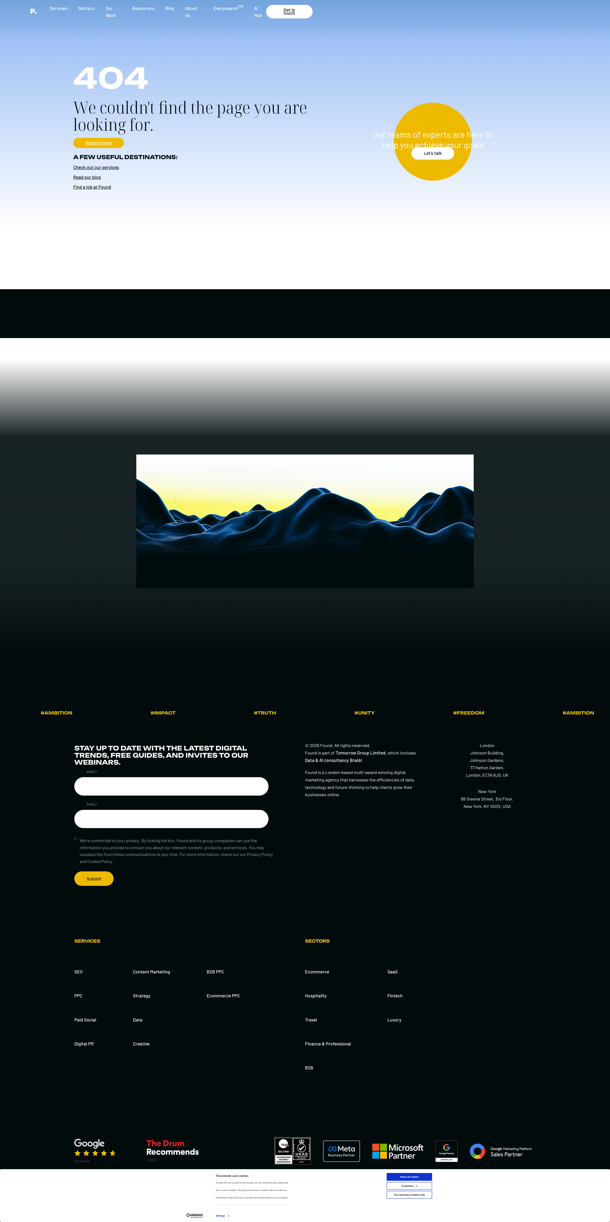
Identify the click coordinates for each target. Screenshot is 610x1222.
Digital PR (84, 1043)
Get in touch (289, 11)
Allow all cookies (409, 1177)
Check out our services (96, 167)
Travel (311, 1019)
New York (487, 791)
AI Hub (258, 11)
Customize (407, 1186)
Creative (141, 1043)
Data (137, 1019)
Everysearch (228, 7)
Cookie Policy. (100, 861)
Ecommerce (317, 971)
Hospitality (316, 995)
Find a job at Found (92, 187)
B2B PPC (215, 971)
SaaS (392, 971)
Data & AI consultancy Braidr (333, 760)
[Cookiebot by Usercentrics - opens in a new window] (195, 1215)
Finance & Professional (328, 1043)
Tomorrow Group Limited (361, 752)
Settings (220, 1215)
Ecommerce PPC (223, 995)
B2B (309, 1067)
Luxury (394, 1019)
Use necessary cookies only (409, 1194)
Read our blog (87, 177)
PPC (78, 995)
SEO (78, 971)
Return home (99, 142)
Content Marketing (151, 971)
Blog (169, 8)
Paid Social (85, 1019)
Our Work (111, 11)
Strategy (141, 995)
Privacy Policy (260, 854)
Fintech (395, 995)
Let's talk (433, 153)
